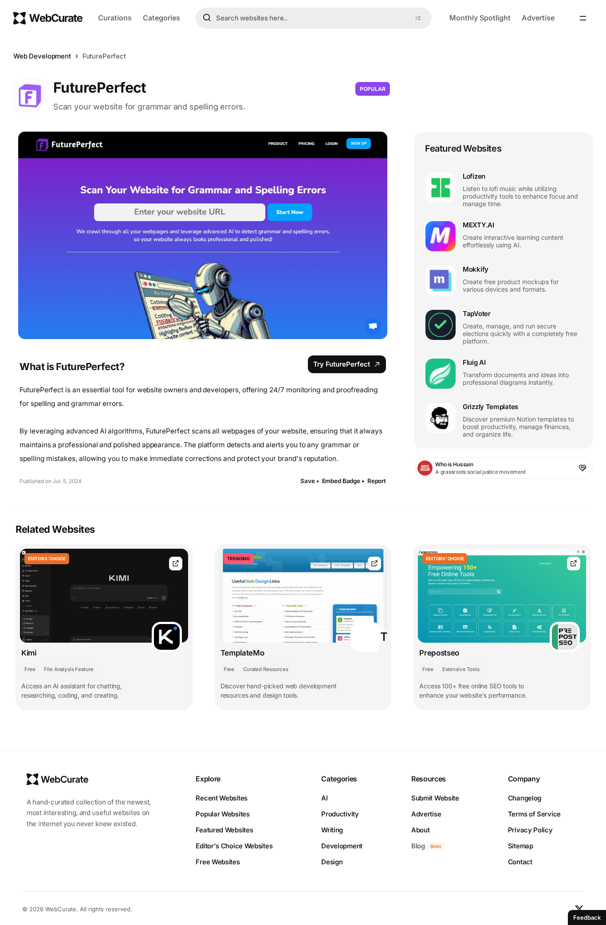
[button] (418, 18)
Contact (520, 862)
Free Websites (218, 862)
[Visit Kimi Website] (175, 563)
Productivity (339, 814)
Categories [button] (161, 17)
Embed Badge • (343, 480)
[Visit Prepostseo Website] (573, 563)
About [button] (420, 830)
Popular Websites (222, 814)
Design (331, 862)
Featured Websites (224, 830)
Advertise (538, 17)
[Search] (207, 18)
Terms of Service (534, 814)
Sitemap (520, 846)
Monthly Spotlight (480, 17)
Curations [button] (115, 17)
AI (324, 798)
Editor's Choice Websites (234, 846)
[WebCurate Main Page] (48, 18)
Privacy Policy (530, 830)
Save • (309, 480)
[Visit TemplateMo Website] (374, 563)
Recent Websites (222, 798)
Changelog (524, 798)
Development (341, 846)
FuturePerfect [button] (104, 56)
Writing (332, 830)
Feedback (587, 917)
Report (376, 480)
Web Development (42, 56)
